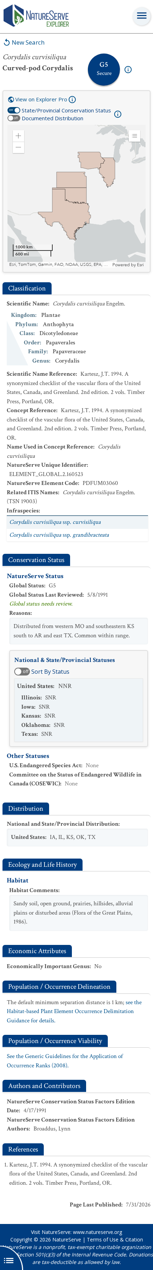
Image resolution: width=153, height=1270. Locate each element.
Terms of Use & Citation (115, 1239)
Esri (140, 264)
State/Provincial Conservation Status (66, 110)
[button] (18, 136)
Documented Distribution (52, 118)
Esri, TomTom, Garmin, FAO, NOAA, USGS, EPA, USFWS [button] (60, 264)
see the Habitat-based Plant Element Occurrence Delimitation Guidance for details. (74, 1011)
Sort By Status (50, 672)
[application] (76, 196)
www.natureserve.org (97, 1232)
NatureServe (66, 1239)
